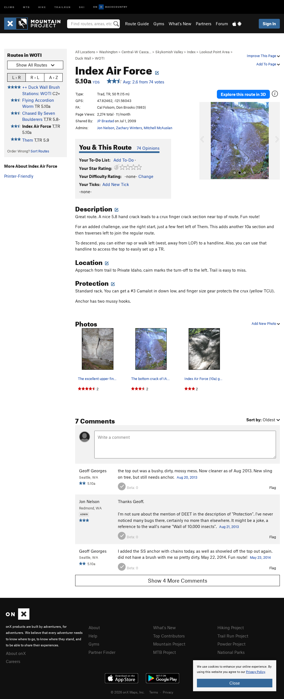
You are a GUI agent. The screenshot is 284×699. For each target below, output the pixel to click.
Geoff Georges (92, 470)
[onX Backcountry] (110, 7)
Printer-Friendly (18, 176)
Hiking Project (230, 627)
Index (191, 52)
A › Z (53, 77)
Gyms (158, 23)
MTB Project (164, 652)
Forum (222, 23)
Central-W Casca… (136, 52)
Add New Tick (115, 184)
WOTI (100, 58)
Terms (153, 692)
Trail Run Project (232, 635)
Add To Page (266, 64)
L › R (16, 77)
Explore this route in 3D (243, 94)
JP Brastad (105, 121)
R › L (35, 77)
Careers (13, 661)
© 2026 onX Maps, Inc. (127, 692)
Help (92, 635)
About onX (16, 653)
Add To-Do (123, 159)
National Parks (231, 652)
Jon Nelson (105, 128)
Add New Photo (264, 323)
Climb (9, 7)
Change (145, 176)
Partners (203, 23)
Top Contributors (169, 635)
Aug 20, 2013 (187, 477)
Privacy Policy (255, 672)
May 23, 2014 (260, 557)
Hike (42, 7)
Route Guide (137, 23)
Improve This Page (262, 55)
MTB (26, 7)
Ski (82, 7)
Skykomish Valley (169, 52)
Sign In (269, 23)
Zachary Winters (129, 128)
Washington (108, 52)
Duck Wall (83, 58)
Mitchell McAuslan (158, 128)
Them (27, 139)
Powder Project (231, 643)
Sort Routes (40, 151)
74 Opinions (148, 148)
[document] (234, 675)
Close (234, 682)
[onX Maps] (17, 618)
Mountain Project (169, 643)
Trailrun (62, 7)
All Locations (85, 52)
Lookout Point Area (214, 52)
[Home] (35, 23)
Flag (272, 487)
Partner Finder (101, 652)
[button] (205, 141)
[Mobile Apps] (236, 23)
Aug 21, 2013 (229, 526)
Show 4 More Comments (177, 580)
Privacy (168, 692)
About (94, 627)
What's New (180, 23)
